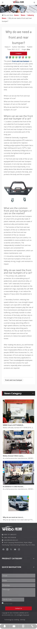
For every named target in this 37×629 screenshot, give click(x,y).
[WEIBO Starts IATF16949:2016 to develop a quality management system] (18, 422)
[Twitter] (11, 549)
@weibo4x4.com (13, 540)
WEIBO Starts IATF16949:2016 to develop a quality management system (13, 425)
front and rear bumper (13, 380)
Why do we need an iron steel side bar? (13, 517)
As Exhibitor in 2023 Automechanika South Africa (13, 487)
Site (28, 49)
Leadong (17, 620)
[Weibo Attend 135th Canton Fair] (18, 453)
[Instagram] (18, 549)
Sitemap (22, 620)
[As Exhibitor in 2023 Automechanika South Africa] (18, 484)
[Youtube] (15, 549)
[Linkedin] (7, 549)
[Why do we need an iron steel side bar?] (18, 515)
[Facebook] (3, 549)
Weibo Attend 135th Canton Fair (13, 456)
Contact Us (18, 608)
